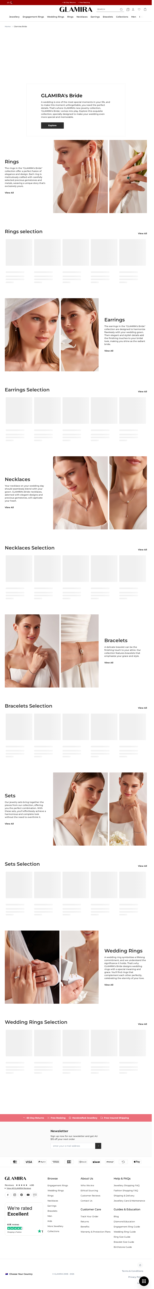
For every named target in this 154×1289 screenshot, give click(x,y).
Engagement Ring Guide (127, 1226)
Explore (52, 125)
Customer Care (91, 1209)
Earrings (52, 1205)
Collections (53, 1231)
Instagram (15, 1195)
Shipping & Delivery (124, 1195)
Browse (53, 1178)
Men (50, 1216)
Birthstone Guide (123, 1247)
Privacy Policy (135, 1277)
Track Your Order (89, 1216)
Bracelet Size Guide (124, 1242)
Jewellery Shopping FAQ (127, 1185)
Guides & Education (127, 1209)
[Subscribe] (98, 1146)
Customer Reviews (90, 1195)
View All (9, 192)
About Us (87, 1178)
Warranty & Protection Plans (96, 1231)
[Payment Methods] (76, 1161)
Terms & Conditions (132, 1271)
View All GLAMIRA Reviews (19, 1188)
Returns (85, 1221)
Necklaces (53, 1200)
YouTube (28, 1195)
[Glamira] (76, 9)
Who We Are (87, 1185)
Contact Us (86, 1200)
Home (8, 26)
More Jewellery (55, 1226)
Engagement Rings (58, 1185)
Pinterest (21, 1195)
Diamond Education (124, 1221)
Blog (35, 1195)
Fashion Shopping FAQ (126, 1190)
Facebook (8, 1195)
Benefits (85, 1226)
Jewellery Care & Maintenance (129, 1200)
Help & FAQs (122, 1178)
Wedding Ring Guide (125, 1231)
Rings (51, 1195)
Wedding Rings (56, 1190)
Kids (50, 1221)
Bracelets (52, 1211)
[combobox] (110, 9)
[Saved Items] (139, 9)
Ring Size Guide (122, 1237)
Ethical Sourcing (89, 1190)
